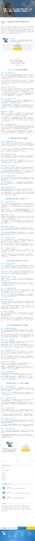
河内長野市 (3, 507)
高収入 (13, 507)
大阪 (5, 505)
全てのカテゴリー (4, 467)
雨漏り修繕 (3, 479)
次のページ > (31, 460)
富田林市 (7, 507)
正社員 (24, 507)
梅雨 (11, 505)
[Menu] (34, 1)
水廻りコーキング (4, 476)
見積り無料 (6, 510)
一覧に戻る (17, 460)
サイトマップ (29, 535)
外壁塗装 (3, 475)
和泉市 (18, 507)
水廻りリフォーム (4, 478)
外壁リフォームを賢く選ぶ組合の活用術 (16, 60)
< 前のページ (3, 460)
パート (15, 507)
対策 (7, 505)
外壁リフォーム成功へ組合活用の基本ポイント (18, 61)
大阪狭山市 (10, 507)
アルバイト (21, 507)
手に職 (3, 505)
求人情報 (27, 507)
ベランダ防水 (4, 472)
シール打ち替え (14, 505)
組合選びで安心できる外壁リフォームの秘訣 (18, 63)
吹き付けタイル (19, 505)
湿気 (9, 505)
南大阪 (3, 510)
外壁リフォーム (4, 473)
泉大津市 (29, 505)
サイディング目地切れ (5, 470)
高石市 (26, 505)
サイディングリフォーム (5, 469)
